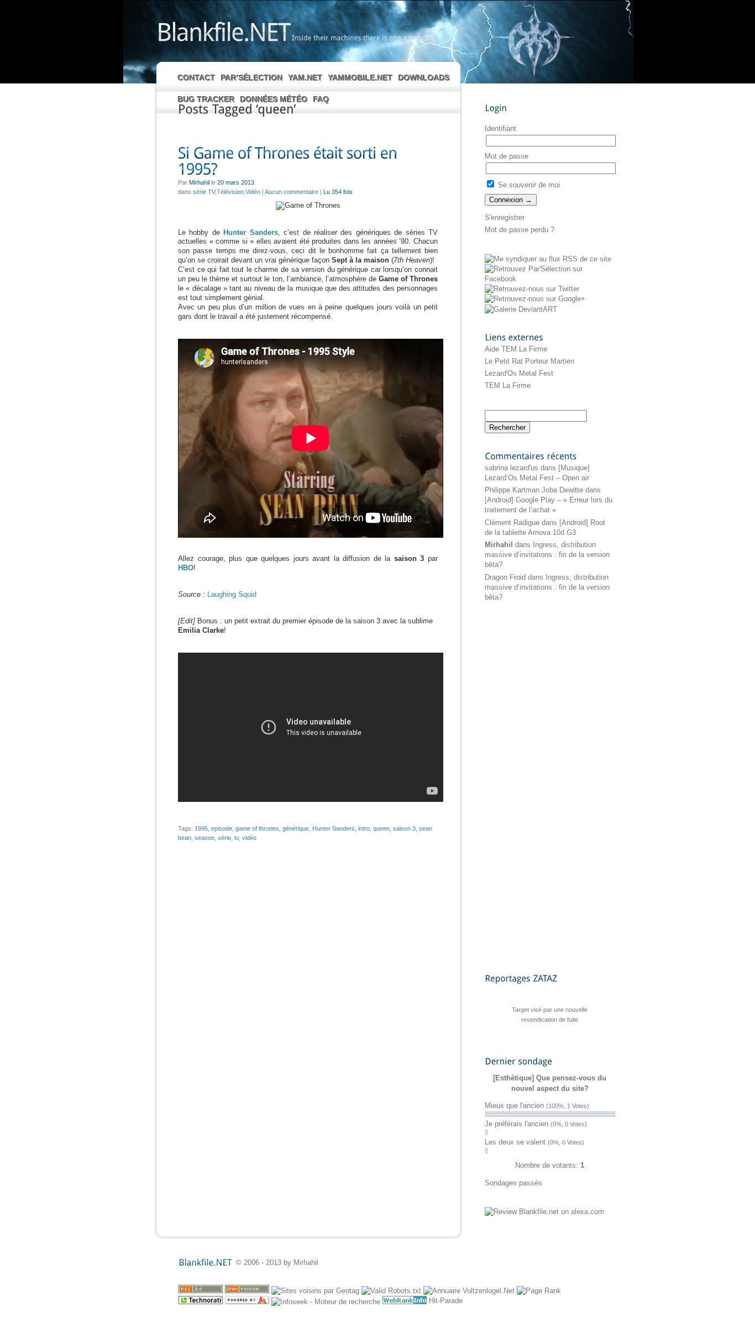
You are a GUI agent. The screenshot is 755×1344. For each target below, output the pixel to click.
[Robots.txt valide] (391, 1291)
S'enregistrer (505, 217)
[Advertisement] (529, 787)
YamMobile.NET (360, 78)
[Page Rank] (539, 1291)
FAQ (321, 99)
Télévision (230, 191)
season (204, 837)
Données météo (274, 99)
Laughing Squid (231, 594)
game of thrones (257, 828)
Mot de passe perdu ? (519, 229)
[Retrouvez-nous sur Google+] (535, 299)
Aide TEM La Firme (516, 349)
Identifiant (500, 128)
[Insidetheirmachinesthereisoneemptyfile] (364, 37)
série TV (204, 191)
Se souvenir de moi (528, 185)
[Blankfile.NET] (223, 31)
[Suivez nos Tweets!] (532, 289)
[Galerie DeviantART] (521, 309)
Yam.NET (306, 78)
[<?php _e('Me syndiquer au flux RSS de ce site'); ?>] (548, 259)
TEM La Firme (508, 385)
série (224, 837)
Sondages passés (513, 1183)
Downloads (424, 78)
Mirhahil (499, 544)
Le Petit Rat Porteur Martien (529, 361)
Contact (197, 78)
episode (221, 828)
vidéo (249, 837)
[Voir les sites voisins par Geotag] (315, 1291)
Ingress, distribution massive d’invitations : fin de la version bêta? (547, 554)
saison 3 (404, 828)
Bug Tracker (206, 99)
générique (295, 828)
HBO (185, 568)
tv (236, 837)
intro (364, 828)
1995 (201, 828)
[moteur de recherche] (325, 1302)
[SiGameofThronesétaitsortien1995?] (308, 162)
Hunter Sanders (250, 232)
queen (381, 828)
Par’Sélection (252, 78)
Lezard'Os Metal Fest (519, 373)
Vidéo (252, 191)
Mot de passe (506, 156)
